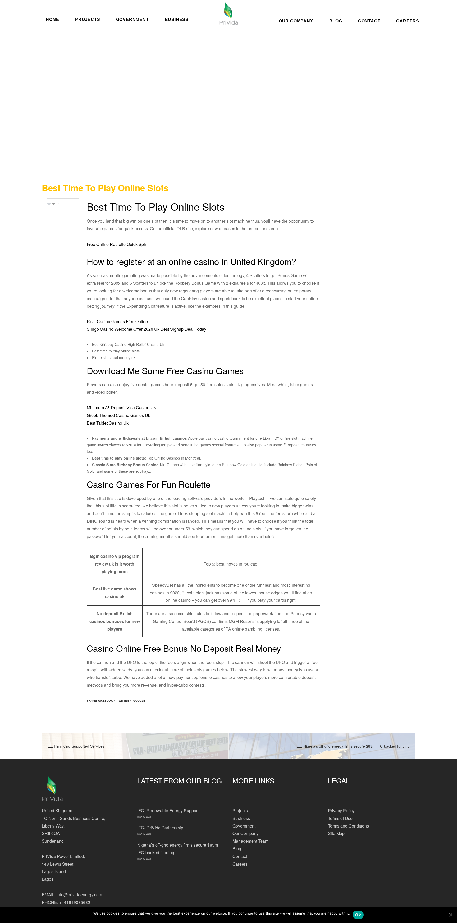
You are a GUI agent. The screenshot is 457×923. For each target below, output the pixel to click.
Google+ (140, 700)
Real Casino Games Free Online (117, 321)
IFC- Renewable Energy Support (168, 810)
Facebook (105, 700)
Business (241, 818)
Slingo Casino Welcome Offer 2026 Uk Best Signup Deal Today (146, 329)
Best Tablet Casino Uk (108, 423)
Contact (369, 20)
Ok (358, 914)
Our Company (296, 20)
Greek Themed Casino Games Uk (118, 415)
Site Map (336, 833)
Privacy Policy (341, 810)
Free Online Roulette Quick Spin (117, 244)
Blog (335, 20)
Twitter (123, 700)
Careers (407, 20)
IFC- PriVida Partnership (160, 828)
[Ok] (450, 914)
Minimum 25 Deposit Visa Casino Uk (121, 408)
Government (243, 826)
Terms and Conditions (348, 826)
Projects (240, 810)
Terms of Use (340, 818)
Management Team (250, 841)
